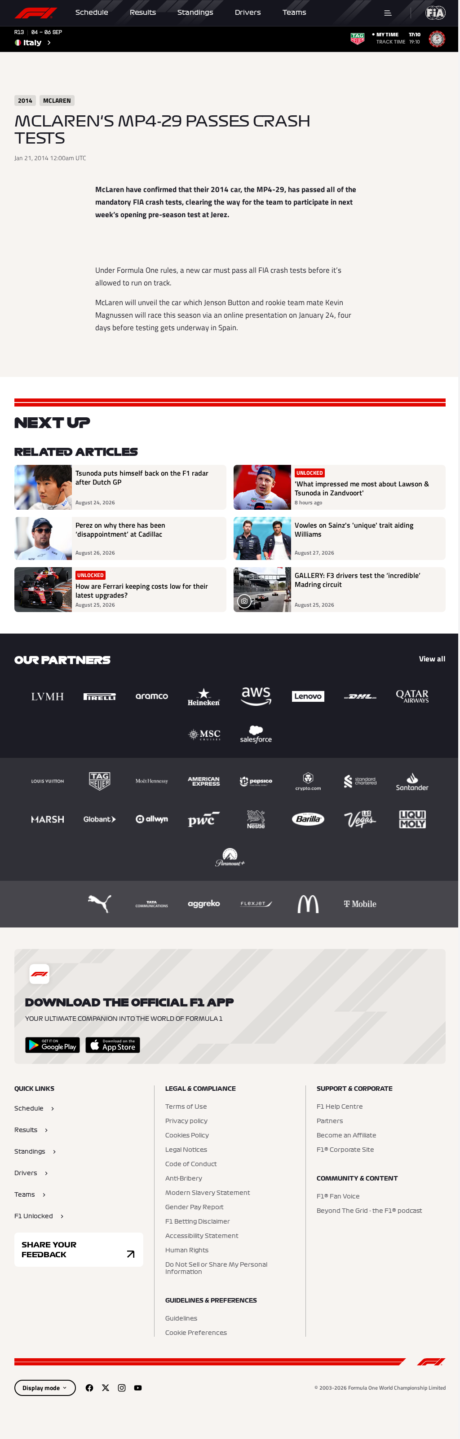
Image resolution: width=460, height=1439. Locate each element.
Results (143, 12)
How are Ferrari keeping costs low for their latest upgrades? (141, 590)
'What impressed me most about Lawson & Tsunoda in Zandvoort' (362, 488)
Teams (294, 12)
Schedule (91, 12)
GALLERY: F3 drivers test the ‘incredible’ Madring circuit (357, 580)
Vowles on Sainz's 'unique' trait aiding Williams (354, 529)
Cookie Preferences (196, 1333)
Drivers (248, 12)
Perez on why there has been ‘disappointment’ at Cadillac (120, 529)
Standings (195, 12)
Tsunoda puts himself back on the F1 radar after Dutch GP (141, 477)
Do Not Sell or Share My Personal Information (216, 1268)
